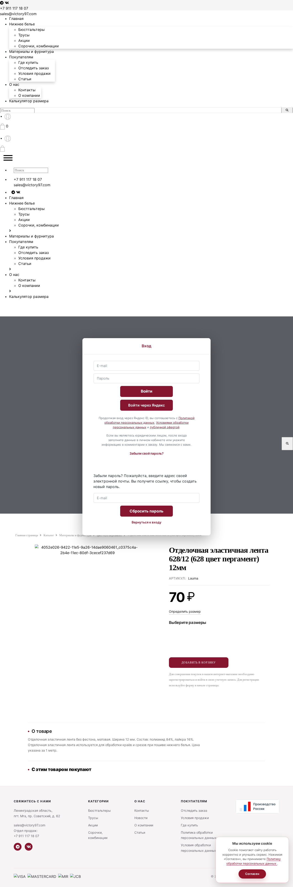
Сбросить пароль (146, 511)
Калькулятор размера (29, 101)
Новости (140, 818)
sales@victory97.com (18, 13)
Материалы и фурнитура (31, 51)
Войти (146, 391)
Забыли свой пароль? (147, 453)
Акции (24, 40)
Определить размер (185, 611)
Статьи (24, 79)
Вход (146, 346)
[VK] (29, 847)
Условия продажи (34, 73)
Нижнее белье (22, 24)
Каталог (48, 535)
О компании (29, 95)
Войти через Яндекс (146, 405)
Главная (16, 18)
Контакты (26, 90)
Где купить (28, 62)
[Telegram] (18, 847)
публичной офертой (164, 427)
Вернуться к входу (146, 522)
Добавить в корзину (199, 662)
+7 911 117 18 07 (14, 8)
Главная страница (26, 535)
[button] (4, 126)
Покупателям (21, 57)
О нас (14, 84)
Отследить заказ (33, 68)
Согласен (252, 874)
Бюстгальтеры (31, 29)
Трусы (24, 35)
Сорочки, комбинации (38, 46)
